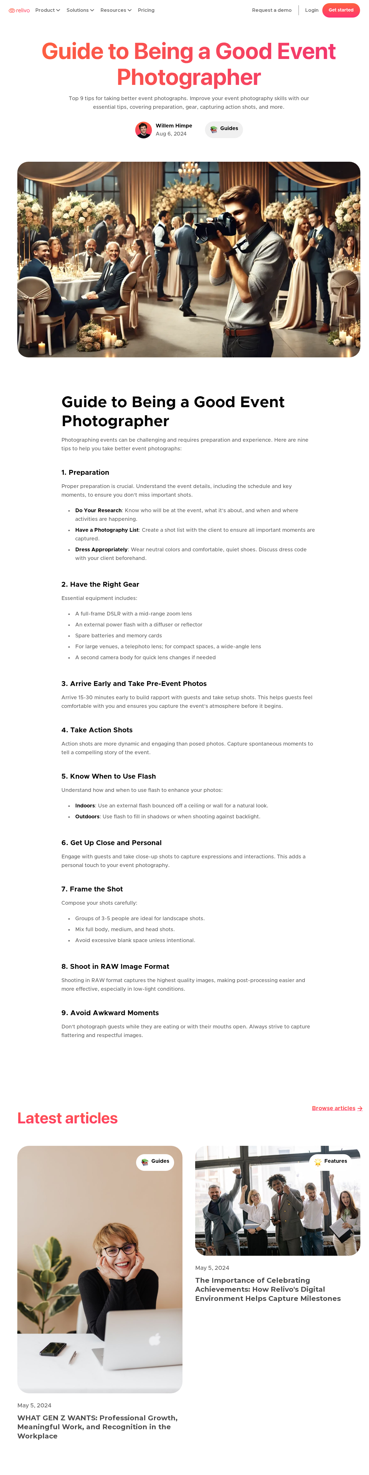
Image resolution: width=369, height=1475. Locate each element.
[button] (48, 10)
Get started (341, 10)
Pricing (146, 10)
